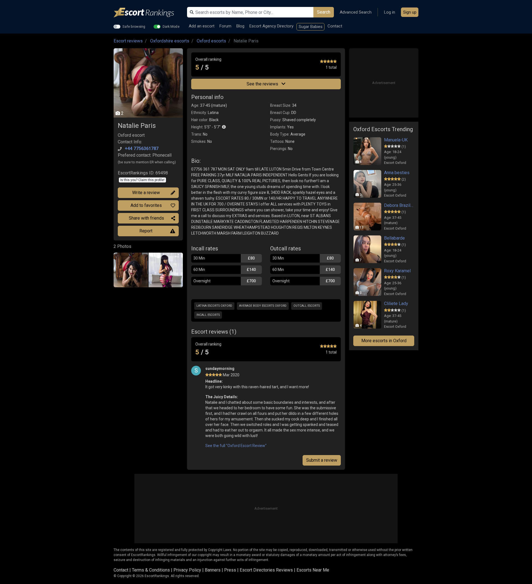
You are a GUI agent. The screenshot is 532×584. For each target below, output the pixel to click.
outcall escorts (306, 306)
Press (230, 570)
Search (323, 12)
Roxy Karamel (397, 270)
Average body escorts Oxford (263, 306)
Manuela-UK (396, 140)
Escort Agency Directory (271, 26)
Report (145, 230)
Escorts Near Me (312, 570)
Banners (213, 570)
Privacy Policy (187, 570)
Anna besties (397, 172)
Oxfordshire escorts (169, 41)
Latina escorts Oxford (214, 306)
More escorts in (383, 340)
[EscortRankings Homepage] (148, 12)
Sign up (409, 12)
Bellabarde (394, 238)
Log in (389, 12)
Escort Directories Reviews (266, 570)
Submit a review (321, 460)
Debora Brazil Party (399, 205)
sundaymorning (219, 368)
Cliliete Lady (396, 303)
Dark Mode (171, 26)
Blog (240, 26)
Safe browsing (133, 26)
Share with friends (146, 218)
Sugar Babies (311, 26)
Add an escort (201, 26)
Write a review (146, 192)
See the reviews (263, 84)
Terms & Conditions (151, 570)
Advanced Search (356, 12)
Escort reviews (128, 41)
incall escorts (208, 315)
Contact (335, 26)
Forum (225, 26)
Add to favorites (146, 205)
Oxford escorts (211, 41)
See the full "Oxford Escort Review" (236, 445)
